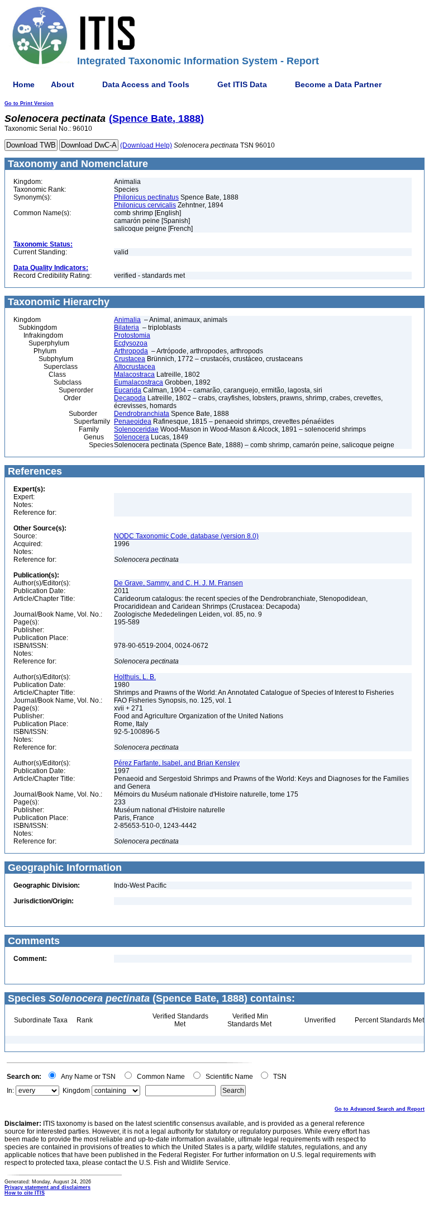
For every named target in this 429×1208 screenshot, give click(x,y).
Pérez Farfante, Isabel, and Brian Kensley (177, 763)
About (62, 84)
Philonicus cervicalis (145, 205)
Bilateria (126, 327)
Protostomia (132, 335)
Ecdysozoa (130, 343)
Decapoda (130, 398)
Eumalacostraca (138, 382)
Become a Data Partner (338, 84)
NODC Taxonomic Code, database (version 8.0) (186, 536)
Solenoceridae (136, 429)
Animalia (127, 320)
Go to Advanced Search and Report (380, 1109)
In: (10, 1091)
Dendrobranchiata (141, 414)
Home (24, 84)
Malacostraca (134, 374)
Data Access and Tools (145, 84)
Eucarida (127, 390)
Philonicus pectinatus (146, 197)
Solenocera (131, 437)
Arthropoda (131, 351)
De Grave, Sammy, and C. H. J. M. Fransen (178, 583)
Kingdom (76, 1091)
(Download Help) (146, 145)
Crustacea (129, 359)
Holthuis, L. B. (135, 677)
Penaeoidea (132, 421)
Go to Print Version (29, 103)
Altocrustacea (134, 367)
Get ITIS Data (242, 84)
